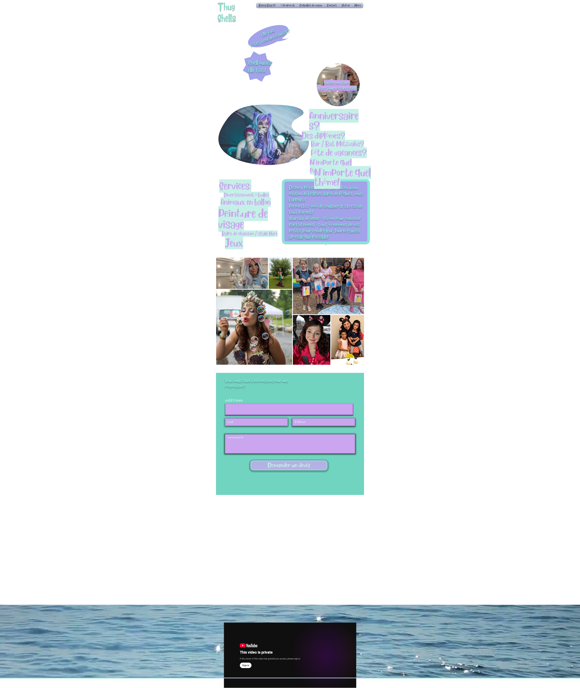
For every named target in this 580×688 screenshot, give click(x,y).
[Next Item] (359, 311)
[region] (338, 84)
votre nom (234, 400)
